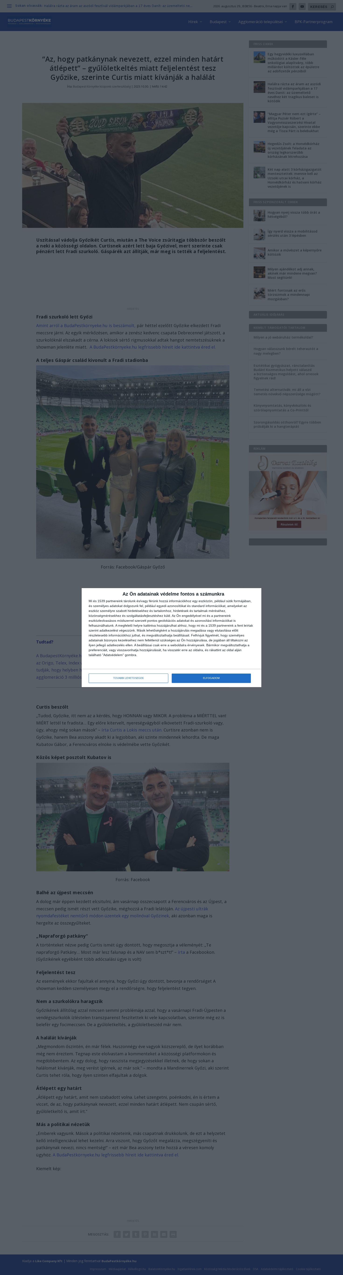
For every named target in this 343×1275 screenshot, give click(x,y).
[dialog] (171, 637)
